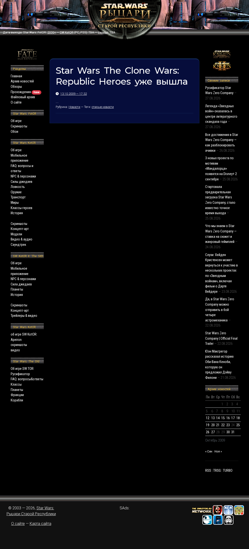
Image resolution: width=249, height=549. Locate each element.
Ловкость (18, 187)
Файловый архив (23, 97)
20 (213, 425)
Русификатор (20, 374)
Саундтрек (18, 245)
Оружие (16, 192)
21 (218, 425)
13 (213, 418)
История (17, 213)
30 (228, 432)
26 (207, 432)
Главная (16, 76)
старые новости (103, 107)
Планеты (17, 289)
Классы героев (21, 208)
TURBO (227, 471)
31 (233, 432)
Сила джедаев (21, 284)
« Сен (208, 451)
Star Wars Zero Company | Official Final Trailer (221, 338)
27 (213, 432)
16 (228, 418)
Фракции (17, 395)
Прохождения (25, 92)
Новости (74, 107)
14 (218, 418)
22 (223, 425)
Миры (15, 203)
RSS (208, 471)
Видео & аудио (21, 239)
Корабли (17, 400)
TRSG (217, 471)
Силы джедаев (21, 182)
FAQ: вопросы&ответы (27, 379)
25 (238, 425)
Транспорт (18, 197)
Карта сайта (40, 523)
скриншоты (19, 345)
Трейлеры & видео (24, 316)
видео (15, 350)
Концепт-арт (20, 229)
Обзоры (16, 87)
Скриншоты (19, 126)
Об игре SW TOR (22, 369)
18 (238, 418)
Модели (16, 234)
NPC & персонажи (23, 176)
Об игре (16, 121)
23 (228, 425)
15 (223, 418)
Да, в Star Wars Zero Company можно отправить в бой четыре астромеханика (219, 309)
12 (207, 418)
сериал (103, 32)
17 (233, 418)
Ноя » (218, 451)
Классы (16, 384)
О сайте (16, 102)
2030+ (51, 32)
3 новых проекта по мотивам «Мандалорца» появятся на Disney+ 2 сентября (221, 168)
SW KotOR (66, 32)
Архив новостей (22, 81)
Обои (14, 132)
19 (207, 425)
